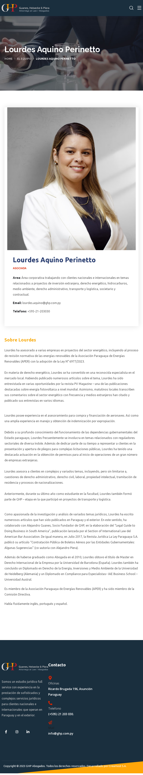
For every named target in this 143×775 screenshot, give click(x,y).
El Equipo (24, 58)
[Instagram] (17, 731)
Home (8, 58)
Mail (51, 728)
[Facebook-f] (6, 731)
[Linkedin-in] (28, 731)
